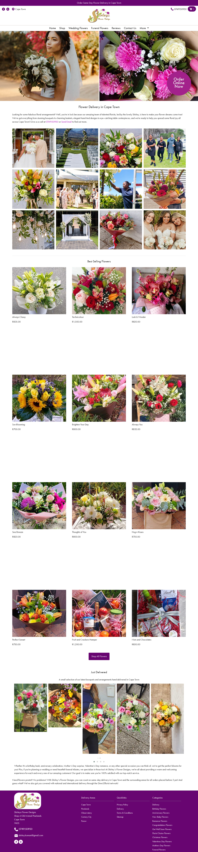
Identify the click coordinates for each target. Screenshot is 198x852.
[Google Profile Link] (7, 9)
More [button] (143, 28)
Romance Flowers (159, 821)
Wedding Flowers (78, 28)
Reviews (116, 28)
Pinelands (85, 809)
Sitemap (120, 817)
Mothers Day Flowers (161, 845)
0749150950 (180, 9)
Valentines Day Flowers (162, 841)
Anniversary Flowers (160, 813)
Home (52, 28)
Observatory (86, 813)
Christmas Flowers (159, 837)
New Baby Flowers (160, 817)
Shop (62, 28)
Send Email (66, 121)
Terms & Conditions (125, 813)
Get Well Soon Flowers (162, 829)
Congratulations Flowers (162, 825)
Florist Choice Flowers (161, 833)
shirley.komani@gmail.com (31, 835)
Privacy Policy (122, 804)
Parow (83, 821)
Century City (86, 817)
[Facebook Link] (3, 9)
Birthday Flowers (159, 809)
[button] (94, 761)
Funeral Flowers (99, 28)
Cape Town (86, 804)
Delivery (120, 809)
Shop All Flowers (99, 656)
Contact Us (130, 28)
